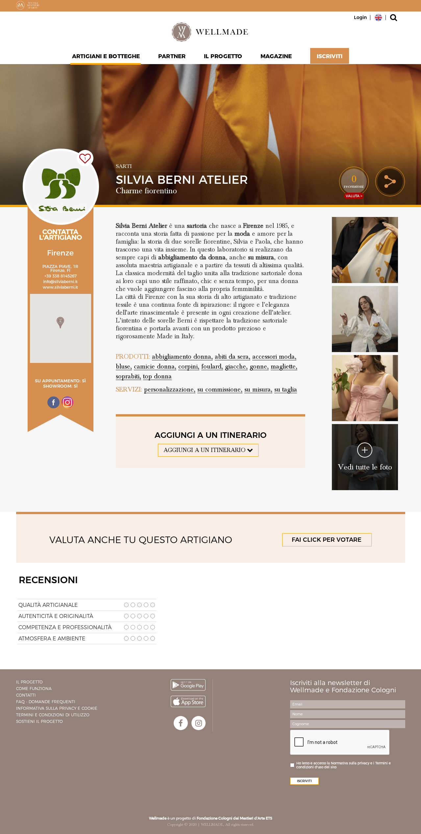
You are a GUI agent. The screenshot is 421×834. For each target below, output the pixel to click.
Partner (172, 56)
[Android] (188, 685)
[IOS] (188, 701)
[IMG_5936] (365, 319)
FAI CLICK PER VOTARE (326, 539)
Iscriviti (329, 56)
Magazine (276, 56)
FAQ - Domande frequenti (45, 701)
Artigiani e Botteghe (106, 56)
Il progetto (29, 681)
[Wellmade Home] (210, 32)
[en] (378, 17)
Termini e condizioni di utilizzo (52, 714)
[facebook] (181, 723)
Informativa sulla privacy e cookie (56, 708)
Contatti (26, 695)
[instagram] (198, 723)
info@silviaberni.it (60, 281)
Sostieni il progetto (39, 721)
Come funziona (34, 688)
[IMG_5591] (365, 250)
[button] (60, 322)
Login (360, 17)
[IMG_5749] (365, 388)
